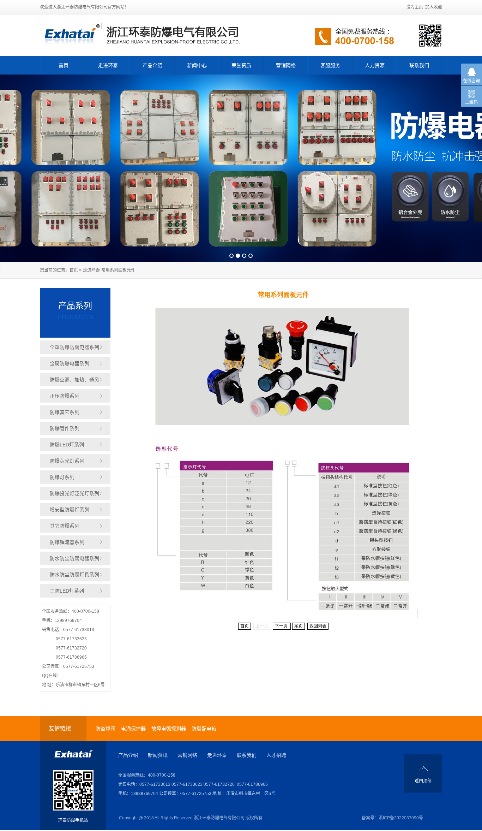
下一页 (282, 626)
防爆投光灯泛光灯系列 (74, 493)
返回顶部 (423, 780)
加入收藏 (433, 7)
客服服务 (330, 65)
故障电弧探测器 (168, 728)
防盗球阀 (105, 728)
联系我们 (419, 65)
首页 (63, 65)
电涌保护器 (133, 728)
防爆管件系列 (64, 428)
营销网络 (286, 65)
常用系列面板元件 (118, 270)
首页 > (76, 270)
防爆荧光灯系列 (67, 461)
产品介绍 (152, 65)
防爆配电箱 (204, 728)
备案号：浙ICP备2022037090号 (392, 817)
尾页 (298, 626)
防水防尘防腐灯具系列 (74, 574)
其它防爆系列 (64, 526)
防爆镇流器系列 (67, 542)
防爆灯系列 (62, 477)
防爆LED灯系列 (67, 444)
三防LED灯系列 (67, 591)
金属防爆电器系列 (69, 363)
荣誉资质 (241, 65)
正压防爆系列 (64, 396)
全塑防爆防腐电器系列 (74, 347)
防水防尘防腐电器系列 (74, 558)
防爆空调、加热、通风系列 (74, 381)
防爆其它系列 (64, 412)
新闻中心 (197, 65)
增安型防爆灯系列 (69, 509)
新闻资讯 (158, 755)
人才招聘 (276, 755)
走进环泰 (108, 65)
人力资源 (375, 65)
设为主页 (414, 7)
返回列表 (317, 626)
